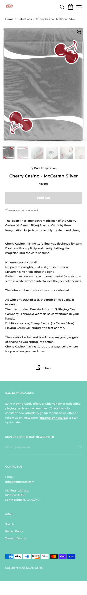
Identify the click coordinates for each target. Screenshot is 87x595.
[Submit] (79, 448)
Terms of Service (15, 538)
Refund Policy (14, 531)
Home (9, 19)
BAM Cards (35, 567)
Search (9, 524)
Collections (25, 19)
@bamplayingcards (53, 417)
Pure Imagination (45, 168)
